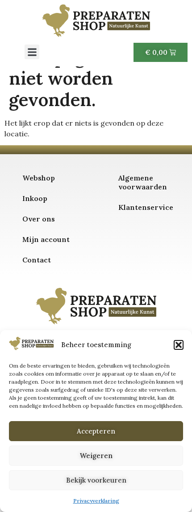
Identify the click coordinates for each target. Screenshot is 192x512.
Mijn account (46, 239)
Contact (36, 259)
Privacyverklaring (96, 500)
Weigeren (96, 455)
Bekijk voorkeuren (96, 480)
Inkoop (34, 198)
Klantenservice (145, 207)
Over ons (38, 218)
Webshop (38, 177)
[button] (178, 344)
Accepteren (96, 431)
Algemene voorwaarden (142, 182)
